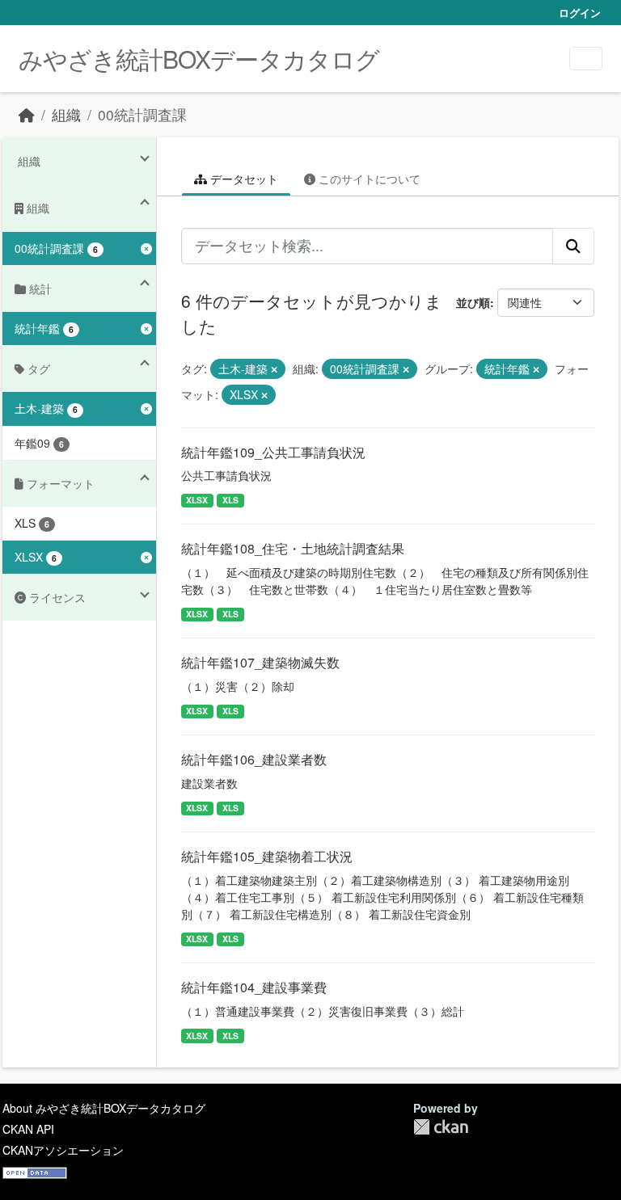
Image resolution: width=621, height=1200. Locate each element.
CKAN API (28, 1129)
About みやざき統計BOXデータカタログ (103, 1108)
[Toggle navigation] (585, 58)
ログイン (580, 12)
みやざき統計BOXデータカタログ (199, 58)
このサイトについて (367, 179)
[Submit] (573, 245)
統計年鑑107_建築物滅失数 (260, 662)
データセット (242, 179)
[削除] (274, 369)
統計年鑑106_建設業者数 (254, 759)
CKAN (440, 1126)
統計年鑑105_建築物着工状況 (267, 856)
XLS (230, 500)
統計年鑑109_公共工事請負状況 (273, 452)
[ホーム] (27, 114)
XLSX (197, 500)
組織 (66, 114)
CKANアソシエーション (63, 1150)
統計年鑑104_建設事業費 (254, 987)
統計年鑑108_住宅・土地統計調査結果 (292, 548)
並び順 (473, 302)
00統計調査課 (142, 114)
